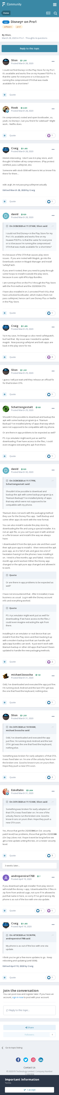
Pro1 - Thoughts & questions (33, 38)
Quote (13, 94)
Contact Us (29, 1067)
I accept (31, 1089)
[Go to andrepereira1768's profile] (6, 878)
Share (30, 1027)
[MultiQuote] (5, 95)
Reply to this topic (29, 48)
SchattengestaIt (22, 407)
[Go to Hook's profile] (6, 109)
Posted (22, 63)
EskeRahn (17, 790)
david (14, 214)
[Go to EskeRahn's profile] (6, 791)
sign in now (17, 997)
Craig (14, 148)
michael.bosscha (22, 674)
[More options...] (53, 61)
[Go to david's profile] (6, 216)
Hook (14, 107)
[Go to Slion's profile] (6, 62)
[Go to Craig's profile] (6, 150)
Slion (8, 34)
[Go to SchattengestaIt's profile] (6, 409)
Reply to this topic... (19, 1010)
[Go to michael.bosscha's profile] (6, 676)
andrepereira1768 (22, 876)
